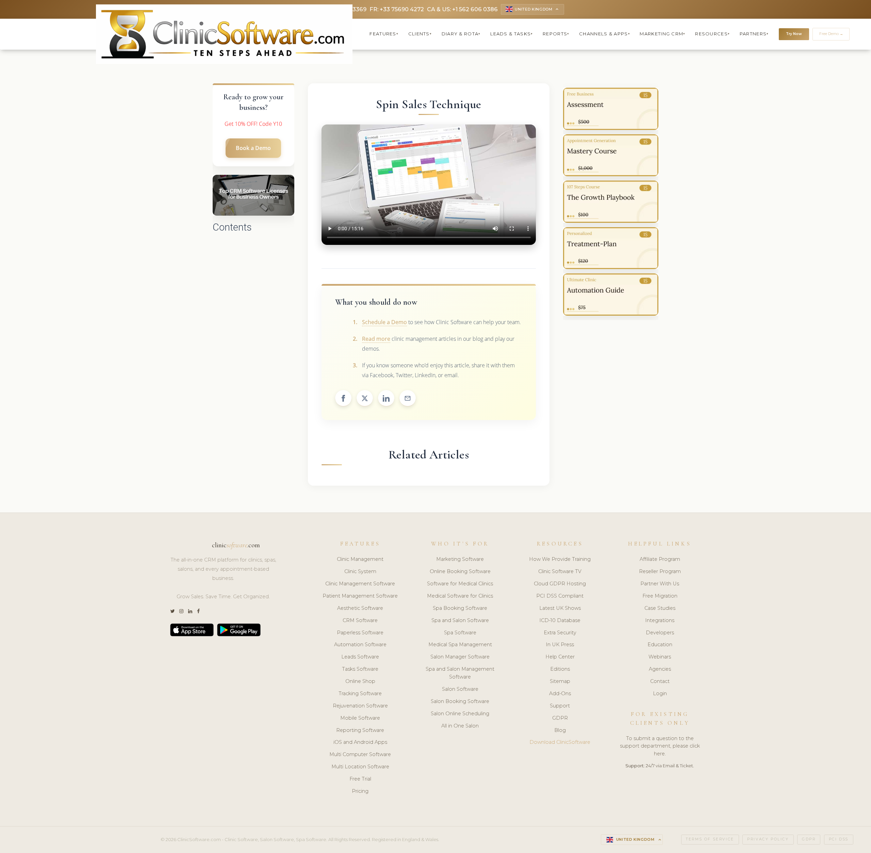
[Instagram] (181, 611)
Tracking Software (360, 693)
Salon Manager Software (460, 657)
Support (560, 706)
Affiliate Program (660, 559)
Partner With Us (659, 584)
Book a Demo (253, 148)
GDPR (560, 718)
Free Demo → (831, 34)
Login (660, 693)
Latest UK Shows (560, 608)
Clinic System (360, 571)
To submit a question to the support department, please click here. (660, 746)
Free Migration (659, 596)
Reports (556, 33)
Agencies (660, 669)
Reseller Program (660, 571)
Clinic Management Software (360, 584)
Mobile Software (360, 718)
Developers (660, 633)
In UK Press (560, 644)
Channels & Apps (604, 33)
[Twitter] (172, 611)
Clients (420, 33)
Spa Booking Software (460, 608)
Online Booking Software (460, 571)
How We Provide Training (560, 559)
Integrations (659, 620)
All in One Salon (460, 726)
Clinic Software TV (559, 571)
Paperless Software (360, 633)
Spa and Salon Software (460, 620)
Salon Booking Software (460, 701)
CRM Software (360, 620)
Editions (560, 669)
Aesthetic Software (360, 608)
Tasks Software (360, 669)
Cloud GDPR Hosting (560, 584)
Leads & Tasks (511, 33)
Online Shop (360, 681)
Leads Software (360, 657)
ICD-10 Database (559, 620)
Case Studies (659, 608)
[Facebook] (198, 611)
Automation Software (360, 644)
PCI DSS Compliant (560, 596)
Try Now (794, 34)
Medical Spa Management (460, 644)
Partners (754, 33)
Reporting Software (360, 730)
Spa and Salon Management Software (460, 673)
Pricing (360, 791)
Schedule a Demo (384, 322)
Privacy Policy (768, 839)
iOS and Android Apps (360, 742)
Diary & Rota (461, 33)
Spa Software (460, 633)
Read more (376, 338)
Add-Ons (560, 693)
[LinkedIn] (190, 611)
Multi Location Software (360, 767)
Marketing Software (460, 559)
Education (659, 644)
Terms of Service (710, 839)
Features (383, 33)
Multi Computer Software (360, 754)
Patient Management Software (360, 596)
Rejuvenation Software (360, 706)
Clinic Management (360, 559)
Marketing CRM (662, 33)
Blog (560, 730)
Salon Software (460, 689)
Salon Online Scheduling (460, 713)
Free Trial (360, 779)
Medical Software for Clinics (460, 596)
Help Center (560, 657)
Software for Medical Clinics (460, 584)
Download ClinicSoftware (559, 742)
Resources (712, 33)
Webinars (659, 657)
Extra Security (560, 633)
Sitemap (560, 681)
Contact (660, 681)
